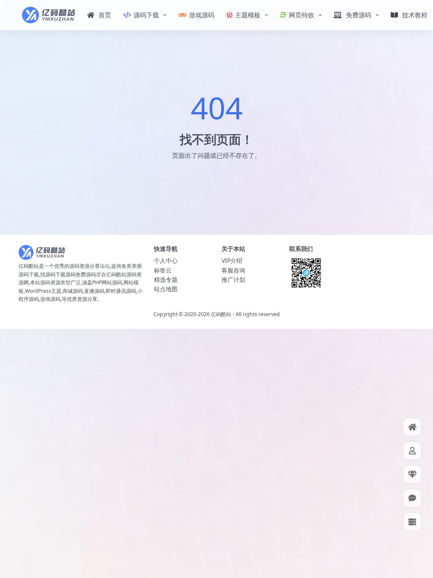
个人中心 (166, 260)
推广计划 (233, 279)
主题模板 (247, 15)
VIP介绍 (232, 260)
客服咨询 (233, 270)
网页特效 (301, 15)
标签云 (163, 270)
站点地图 (166, 289)
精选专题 (166, 279)
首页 (105, 15)
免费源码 (358, 15)
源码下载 (146, 15)
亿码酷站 (221, 314)
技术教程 (415, 15)
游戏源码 (201, 15)
